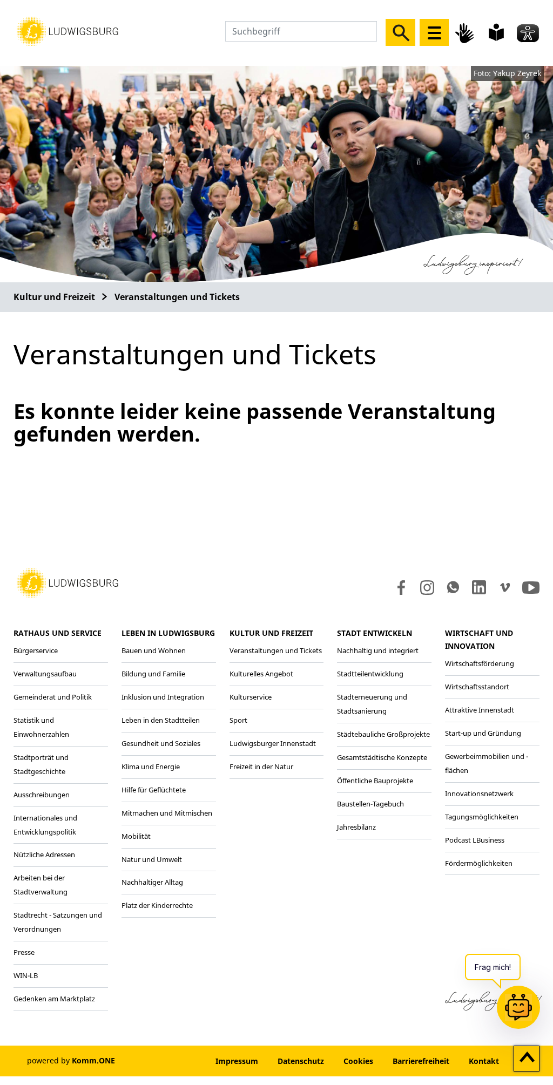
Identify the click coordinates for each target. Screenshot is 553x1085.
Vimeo (505, 587)
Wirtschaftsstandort (477, 686)
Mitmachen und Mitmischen (167, 813)
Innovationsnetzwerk (479, 793)
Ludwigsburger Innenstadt (273, 743)
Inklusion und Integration (163, 697)
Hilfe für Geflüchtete (154, 790)
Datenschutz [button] (301, 1061)
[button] (68, 30)
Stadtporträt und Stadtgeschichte (41, 764)
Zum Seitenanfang (526, 1059)
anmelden (173, 1061)
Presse (24, 952)
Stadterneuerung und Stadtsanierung (372, 704)
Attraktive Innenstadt (479, 710)
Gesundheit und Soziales (161, 743)
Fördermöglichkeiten (478, 863)
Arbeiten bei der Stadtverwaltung (41, 885)
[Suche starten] (400, 32)
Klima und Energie (151, 766)
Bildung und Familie (153, 674)
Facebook (399, 587)
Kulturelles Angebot (261, 674)
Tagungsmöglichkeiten (481, 817)
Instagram (426, 587)
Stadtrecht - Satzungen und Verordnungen (58, 922)
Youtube (530, 587)
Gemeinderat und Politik (53, 697)
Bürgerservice (36, 650)
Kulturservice (251, 697)
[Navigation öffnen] (434, 32)
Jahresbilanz (356, 827)
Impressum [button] (236, 1061)
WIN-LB (26, 975)
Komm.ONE (93, 1060)
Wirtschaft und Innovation (479, 639)
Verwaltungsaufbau (45, 674)
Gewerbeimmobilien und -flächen (486, 763)
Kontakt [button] (484, 1061)
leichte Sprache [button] (496, 32)
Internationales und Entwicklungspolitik (45, 825)
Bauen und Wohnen (154, 650)
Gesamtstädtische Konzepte (382, 757)
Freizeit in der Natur (261, 766)
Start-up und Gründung (483, 733)
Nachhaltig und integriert (378, 650)
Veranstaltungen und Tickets (177, 297)
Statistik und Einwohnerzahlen (41, 727)
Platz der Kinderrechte (157, 905)
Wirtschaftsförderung (479, 663)
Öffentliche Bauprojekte (375, 780)
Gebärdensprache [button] (466, 33)
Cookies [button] (358, 1061)
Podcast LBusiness (474, 840)
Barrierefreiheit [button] (421, 1061)
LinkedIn (478, 587)
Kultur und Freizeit (54, 297)
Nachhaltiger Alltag (152, 882)
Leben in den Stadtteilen (161, 720)
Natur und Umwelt (152, 859)
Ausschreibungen (42, 794)
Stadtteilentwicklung (370, 674)
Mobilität (136, 836)
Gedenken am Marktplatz (54, 998)
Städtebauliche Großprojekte (383, 734)
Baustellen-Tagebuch (370, 804)
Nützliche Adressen (44, 854)
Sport (238, 720)
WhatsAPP (453, 587)
